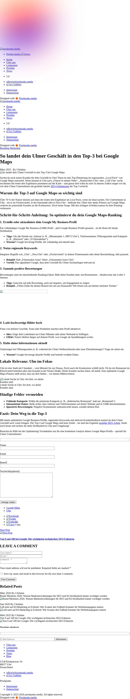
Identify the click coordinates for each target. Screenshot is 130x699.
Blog (8, 656)
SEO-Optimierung (60, 186)
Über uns (11, 62)
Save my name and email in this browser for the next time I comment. (38, 573)
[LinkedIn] (12, 521)
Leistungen (11, 65)
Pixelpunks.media (28, 98)
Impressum (11, 90)
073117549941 (13, 84)
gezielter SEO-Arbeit (109, 423)
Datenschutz (12, 92)
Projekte (10, 68)
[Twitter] (11, 519)
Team (9, 653)
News (9, 71)
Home (9, 59)
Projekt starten (13, 54)
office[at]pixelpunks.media (19, 81)
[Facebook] (12, 516)
